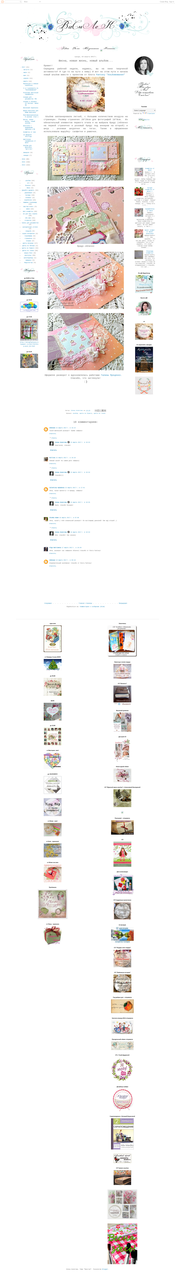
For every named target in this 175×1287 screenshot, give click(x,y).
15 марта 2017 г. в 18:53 (80, 442)
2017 (24, 67)
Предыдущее (123, 603)
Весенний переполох (30, 108)
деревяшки (28, 193)
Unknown (52, 428)
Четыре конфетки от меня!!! (149, 189)
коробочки (28, 200)
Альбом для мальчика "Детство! (27, 147)
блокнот (28, 185)
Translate (151, 113)
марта (25, 81)
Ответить (52, 434)
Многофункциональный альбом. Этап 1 (30, 116)
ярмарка (28, 260)
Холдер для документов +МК (30, 98)
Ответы (54, 438)
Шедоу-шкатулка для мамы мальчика (30, 111)
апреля (26, 78)
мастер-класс (28, 206)
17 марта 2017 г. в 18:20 (71, 548)
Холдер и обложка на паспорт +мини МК (30, 103)
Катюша (27, 195)
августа (26, 70)
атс (28, 183)
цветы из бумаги (86, 413)
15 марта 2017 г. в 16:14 (66, 428)
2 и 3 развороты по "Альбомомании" (30, 89)
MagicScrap (28, 262)
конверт (28, 198)
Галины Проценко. (111, 375)
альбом (75, 413)
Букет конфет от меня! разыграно (150, 231)
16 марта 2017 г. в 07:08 (69, 518)
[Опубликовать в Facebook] (103, 410)
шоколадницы (28, 258)
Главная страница (85, 603)
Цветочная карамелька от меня (29, 141)
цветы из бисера (28, 246)
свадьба (28, 231)
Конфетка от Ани (29, 132)
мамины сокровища (30, 202)
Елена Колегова (61, 442)
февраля (26, 152)
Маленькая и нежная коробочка (30, 84)
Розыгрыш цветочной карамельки (30, 93)
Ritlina (52, 458)
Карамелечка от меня (149, 210)
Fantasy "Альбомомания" (110, 75)
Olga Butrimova (55, 548)
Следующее (48, 603)
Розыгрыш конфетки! (150, 252)
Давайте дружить (28, 190)
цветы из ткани (99, 413)
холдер (28, 241)
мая (25, 75)
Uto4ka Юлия (54, 518)
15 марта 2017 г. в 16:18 (66, 458)
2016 (24, 159)
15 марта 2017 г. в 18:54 (80, 472)
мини (28, 209)
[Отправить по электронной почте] (96, 410)
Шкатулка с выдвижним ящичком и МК (29, 127)
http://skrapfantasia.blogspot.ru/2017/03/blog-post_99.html (29, 344)
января (26, 155)
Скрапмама (28, 236)
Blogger (105, 1269)
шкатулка (28, 255)
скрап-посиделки (28, 233)
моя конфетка (28, 211)
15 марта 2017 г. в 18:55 (80, 502)
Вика (28, 188)
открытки (28, 220)
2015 (24, 162)
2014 (24, 165)
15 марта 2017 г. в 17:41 (75, 488)
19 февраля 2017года (27, 135)
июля (25, 72)
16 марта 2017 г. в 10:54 (80, 532)
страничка (28, 238)
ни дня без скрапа (30, 214)
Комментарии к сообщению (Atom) (92, 607)
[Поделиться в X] (100, 410)
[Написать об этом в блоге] (98, 410)
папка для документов (30, 223)
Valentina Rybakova (56, 488)
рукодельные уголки (30, 227)
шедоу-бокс (28, 253)
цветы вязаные (28, 243)
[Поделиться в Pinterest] (105, 410)
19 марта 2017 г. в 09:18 (66, 560)
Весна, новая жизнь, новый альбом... (29, 121)
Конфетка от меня (149, 169)
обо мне (28, 218)
